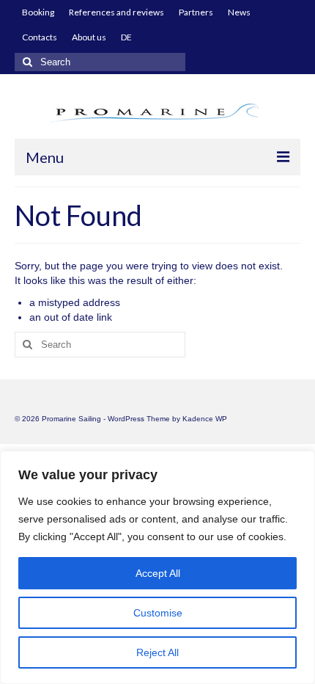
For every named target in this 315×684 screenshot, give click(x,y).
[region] (157, 567)
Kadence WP (204, 419)
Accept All (158, 573)
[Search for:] (100, 62)
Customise (157, 613)
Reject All (157, 652)
